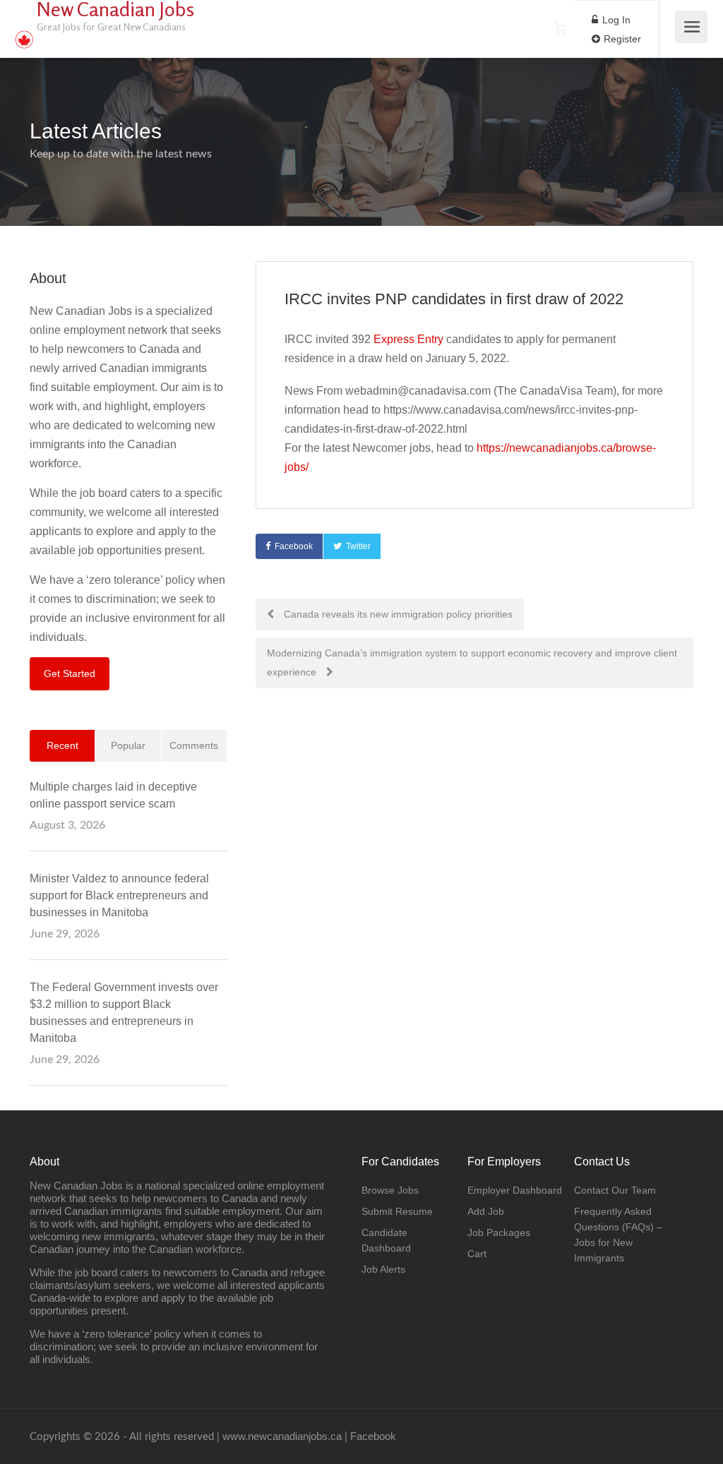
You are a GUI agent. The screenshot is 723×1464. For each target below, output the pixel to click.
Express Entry (408, 339)
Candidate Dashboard (386, 1240)
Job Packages (498, 1232)
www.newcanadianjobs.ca (282, 1436)
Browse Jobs (390, 1190)
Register (621, 38)
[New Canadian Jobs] (24, 32)
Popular (128, 745)
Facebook (294, 546)
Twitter (358, 546)
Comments (193, 745)
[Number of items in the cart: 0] (560, 28)
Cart (476, 1253)
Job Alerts (383, 1269)
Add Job (485, 1211)
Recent (62, 745)
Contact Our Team (615, 1190)
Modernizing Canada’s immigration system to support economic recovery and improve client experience (472, 662)
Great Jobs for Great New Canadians (111, 26)
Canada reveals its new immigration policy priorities (397, 614)
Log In (615, 19)
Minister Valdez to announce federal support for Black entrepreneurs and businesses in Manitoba (119, 895)
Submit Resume (397, 1211)
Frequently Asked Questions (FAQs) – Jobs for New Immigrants (618, 1235)
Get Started (69, 673)
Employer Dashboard (514, 1190)
